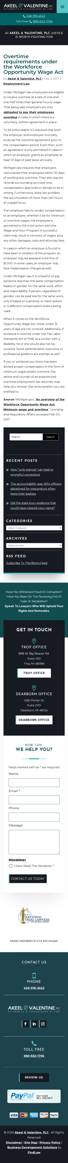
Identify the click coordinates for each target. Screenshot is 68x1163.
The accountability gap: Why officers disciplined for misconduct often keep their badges (35, 489)
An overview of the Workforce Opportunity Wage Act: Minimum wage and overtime (34, 404)
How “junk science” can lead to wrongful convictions (31, 472)
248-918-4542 (35, 16)
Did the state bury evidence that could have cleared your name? (33, 505)
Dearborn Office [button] (34, 720)
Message (16, 825)
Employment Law (16, 83)
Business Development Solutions (32, 1147)
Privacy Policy (50, 1142)
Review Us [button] (34, 1077)
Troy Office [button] (34, 673)
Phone (14, 808)
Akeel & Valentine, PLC (25, 78)
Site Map (30, 1142)
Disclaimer (14, 1142)
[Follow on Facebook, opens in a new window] (25, 1023)
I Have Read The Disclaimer (34, 866)
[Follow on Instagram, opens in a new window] (42, 1023)
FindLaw (34, 1152)
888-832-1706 (42, 21)
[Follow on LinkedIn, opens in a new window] (34, 1023)
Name (13, 774)
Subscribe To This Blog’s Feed (26, 563)
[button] (62, 6)
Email (14, 791)
